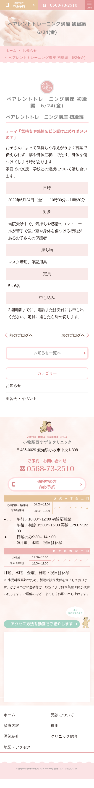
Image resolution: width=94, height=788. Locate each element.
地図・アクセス (17, 747)
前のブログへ (21, 335)
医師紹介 (11, 736)
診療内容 (11, 725)
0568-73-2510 (63, 5)
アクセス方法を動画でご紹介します (42, 623)
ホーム (11, 50)
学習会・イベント (21, 398)
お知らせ (30, 50)
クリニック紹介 (64, 736)
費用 (54, 725)
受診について (62, 715)
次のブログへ (73, 335)
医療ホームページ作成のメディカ (66, 769)
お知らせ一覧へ (46, 352)
